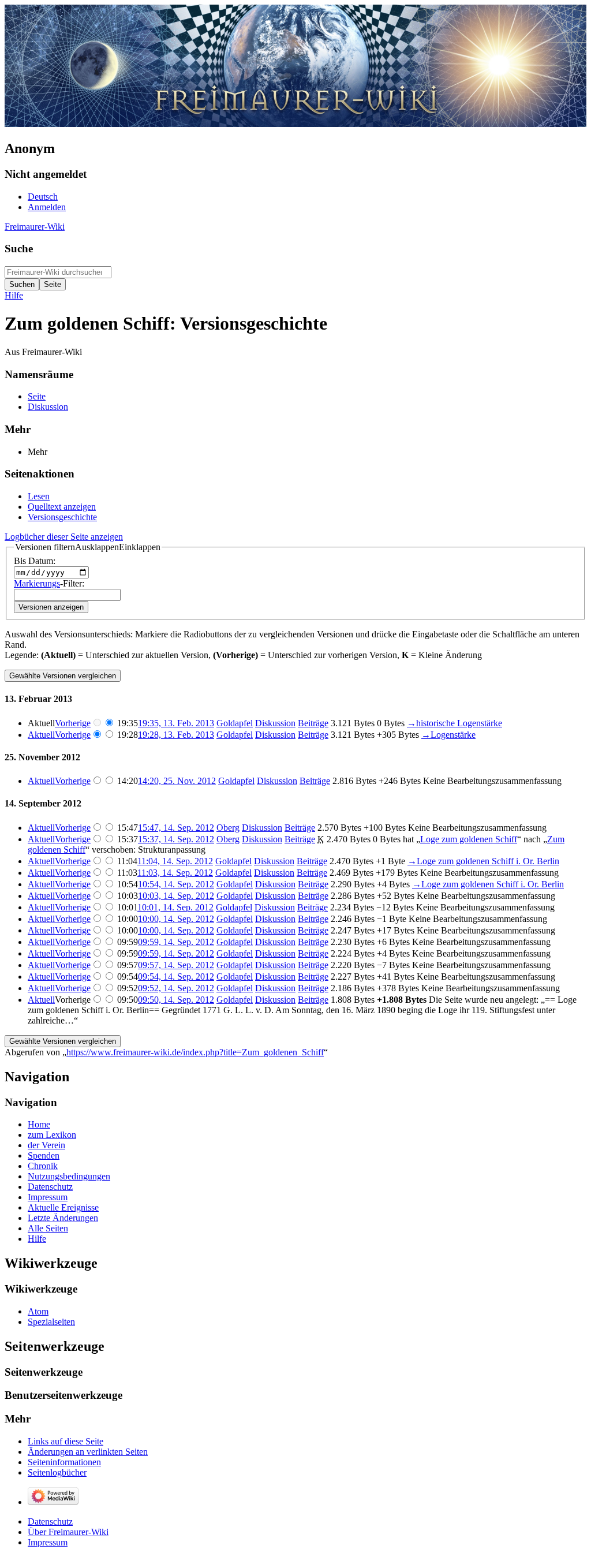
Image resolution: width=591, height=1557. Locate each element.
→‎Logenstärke (448, 735)
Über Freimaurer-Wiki (68, 1532)
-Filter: (49, 583)
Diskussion (275, 723)
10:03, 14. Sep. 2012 (176, 896)
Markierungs (37, 583)
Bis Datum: (34, 561)
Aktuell (41, 735)
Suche (19, 248)
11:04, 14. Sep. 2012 (175, 861)
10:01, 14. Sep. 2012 (175, 907)
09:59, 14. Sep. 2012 (176, 942)
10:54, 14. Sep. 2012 (176, 884)
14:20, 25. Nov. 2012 (177, 781)
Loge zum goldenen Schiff (468, 839)
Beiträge (313, 723)
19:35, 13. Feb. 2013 (176, 723)
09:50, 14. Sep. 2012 (176, 1000)
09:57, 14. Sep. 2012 (176, 965)
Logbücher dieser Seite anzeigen (64, 537)
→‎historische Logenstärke (454, 723)
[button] (88, 547)
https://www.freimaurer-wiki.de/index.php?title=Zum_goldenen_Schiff (195, 1052)
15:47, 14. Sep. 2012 (176, 827)
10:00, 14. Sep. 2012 (176, 919)
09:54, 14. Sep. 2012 (176, 976)
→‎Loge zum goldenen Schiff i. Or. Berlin (483, 861)
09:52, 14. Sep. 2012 (176, 988)
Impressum (48, 1542)
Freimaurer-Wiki (35, 227)
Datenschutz (50, 1521)
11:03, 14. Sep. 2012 (175, 873)
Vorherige (73, 723)
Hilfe (14, 295)
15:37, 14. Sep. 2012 (176, 839)
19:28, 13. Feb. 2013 (176, 735)
